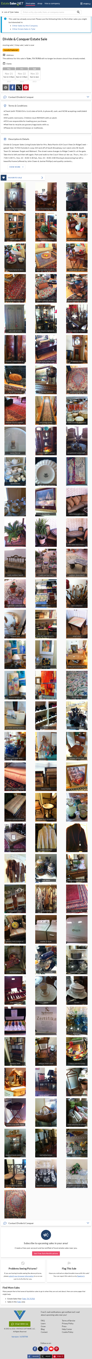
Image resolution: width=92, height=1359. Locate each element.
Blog (43, 1329)
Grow (43, 1326)
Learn (43, 1323)
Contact (44, 1332)
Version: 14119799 (20, 1337)
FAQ (43, 1321)
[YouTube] (51, 1348)
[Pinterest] (56, 1348)
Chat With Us (21, 1324)
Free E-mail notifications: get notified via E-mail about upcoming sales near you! (60, 1313)
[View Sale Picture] (76, 196)
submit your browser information (21, 1276)
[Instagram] (45, 1348)
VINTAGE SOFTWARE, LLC (25, 1329)
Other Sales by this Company (25, 25)
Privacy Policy (67, 1323)
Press (64, 1326)
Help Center (67, 1329)
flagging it (80, 1276)
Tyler (19, 1302)
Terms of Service (68, 1321)
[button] (46, 97)
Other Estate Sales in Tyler (23, 29)
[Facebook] (35, 1348)
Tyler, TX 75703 (28, 1298)
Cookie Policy (67, 1332)
